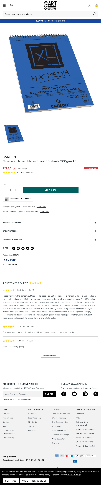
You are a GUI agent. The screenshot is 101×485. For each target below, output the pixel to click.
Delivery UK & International (82, 423)
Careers (6, 422)
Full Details (41, 207)
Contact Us (80, 414)
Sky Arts (55, 443)
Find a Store (8, 418)
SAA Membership (59, 418)
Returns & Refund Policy (86, 429)
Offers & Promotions (84, 442)
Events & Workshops (60, 435)
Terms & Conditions (84, 438)
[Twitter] (23, 248)
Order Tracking (34, 418)
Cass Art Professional (61, 414)
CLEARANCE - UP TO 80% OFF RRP (50, 21)
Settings (10, 480)
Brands (31, 426)
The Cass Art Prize (60, 422)
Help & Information (85, 409)
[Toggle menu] (4, 5)
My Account (33, 414)
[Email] (27, 248)
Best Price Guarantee (85, 433)
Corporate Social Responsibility (10, 431)
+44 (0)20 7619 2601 (34, 460)
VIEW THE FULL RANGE (20, 198)
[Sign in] (89, 5)
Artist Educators (59, 439)
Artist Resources (59, 430)
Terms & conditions (22, 399)
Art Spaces (56, 426)
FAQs (78, 418)
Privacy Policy (74, 475)
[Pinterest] (18, 248)
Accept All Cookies (34, 480)
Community (57, 409)
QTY (4, 184)
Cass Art (7, 409)
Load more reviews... (50, 356)
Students (32, 430)
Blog (4, 426)
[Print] (32, 248)
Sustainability (8, 438)
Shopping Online (36, 409)
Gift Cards (32, 422)
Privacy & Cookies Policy (87, 446)
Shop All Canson (10, 264)
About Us (6, 414)
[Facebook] (13, 248)
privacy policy (12, 399)
